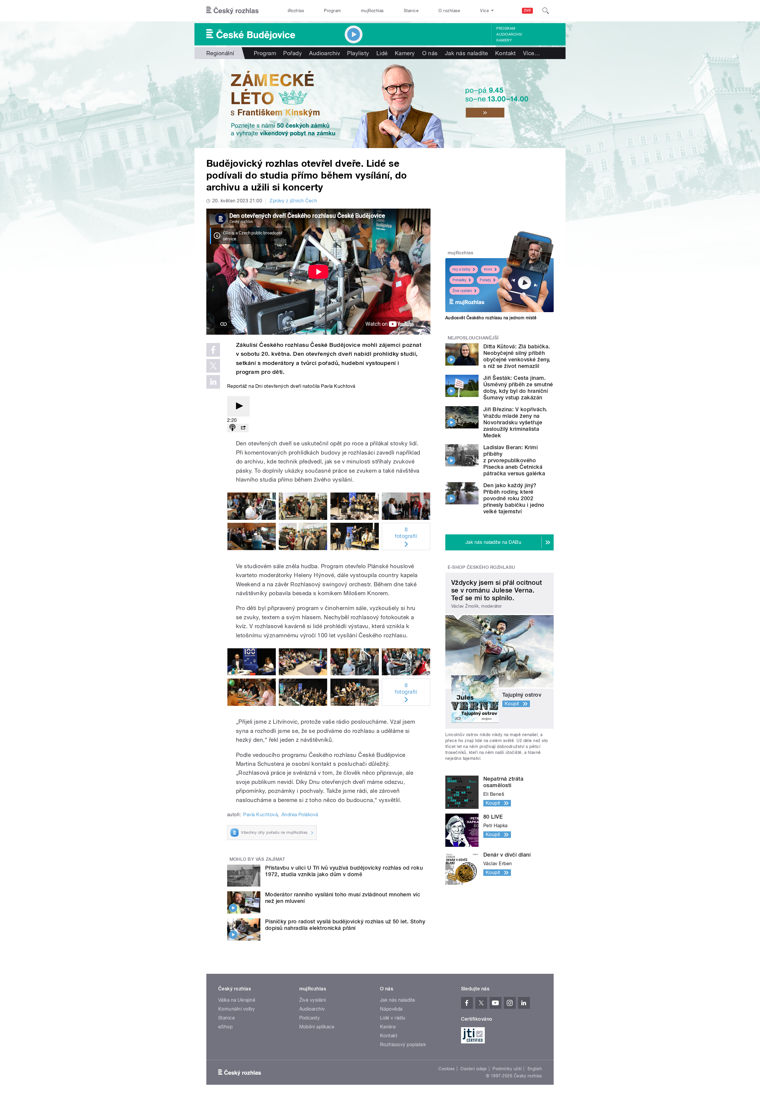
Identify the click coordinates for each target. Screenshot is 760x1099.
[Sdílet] (243, 428)
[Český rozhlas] (232, 10)
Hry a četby (461, 269)
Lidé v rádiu (393, 1018)
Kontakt (505, 53)
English (535, 1068)
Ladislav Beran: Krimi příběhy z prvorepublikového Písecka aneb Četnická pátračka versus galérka (514, 460)
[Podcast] (232, 428)
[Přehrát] (238, 406)
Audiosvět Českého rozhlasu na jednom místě (490, 317)
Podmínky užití (507, 1068)
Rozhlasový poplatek (403, 1044)
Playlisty (358, 53)
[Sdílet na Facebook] (213, 350)
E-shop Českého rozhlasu (481, 567)
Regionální (220, 53)
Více (531, 53)
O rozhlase (449, 10)
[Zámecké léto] (380, 103)
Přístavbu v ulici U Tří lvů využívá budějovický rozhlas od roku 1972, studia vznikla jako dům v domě (344, 871)
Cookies (446, 1068)
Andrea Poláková (299, 814)
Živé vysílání (462, 291)
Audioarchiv (509, 34)
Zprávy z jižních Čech (293, 201)
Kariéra (387, 1027)
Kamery (504, 40)
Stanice (411, 10)
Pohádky (459, 280)
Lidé (382, 53)
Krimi (488, 269)
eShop (225, 1027)
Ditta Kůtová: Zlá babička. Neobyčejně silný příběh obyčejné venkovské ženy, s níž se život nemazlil (516, 356)
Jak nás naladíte (466, 53)
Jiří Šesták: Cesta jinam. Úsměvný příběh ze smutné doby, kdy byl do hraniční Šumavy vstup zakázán (518, 388)
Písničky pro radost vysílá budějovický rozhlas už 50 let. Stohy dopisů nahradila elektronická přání (345, 924)
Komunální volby (236, 1009)
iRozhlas (296, 10)
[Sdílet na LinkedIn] (213, 382)
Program (332, 10)
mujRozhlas (372, 10)
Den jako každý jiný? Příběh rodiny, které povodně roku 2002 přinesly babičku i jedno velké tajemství (513, 498)
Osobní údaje (473, 1068)
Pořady (292, 53)
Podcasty (309, 1018)
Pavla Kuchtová (260, 814)
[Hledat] (546, 10)
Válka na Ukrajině (236, 1000)
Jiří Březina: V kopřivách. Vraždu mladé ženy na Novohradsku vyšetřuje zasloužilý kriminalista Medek (515, 422)
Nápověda (391, 1009)
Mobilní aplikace (317, 1027)
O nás (430, 53)
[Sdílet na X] (213, 366)
